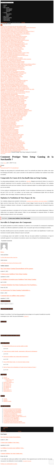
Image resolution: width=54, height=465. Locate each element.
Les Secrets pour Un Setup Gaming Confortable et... (16, 290)
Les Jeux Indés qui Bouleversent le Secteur (10, 77)
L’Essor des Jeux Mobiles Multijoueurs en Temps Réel (13, 69)
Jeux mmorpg (9, 8)
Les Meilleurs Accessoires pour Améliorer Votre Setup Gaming (14, 96)
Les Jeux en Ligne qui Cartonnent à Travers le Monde (12, 61)
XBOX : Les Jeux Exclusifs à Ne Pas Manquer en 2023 (13, 81)
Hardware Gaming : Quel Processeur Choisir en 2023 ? (13, 66)
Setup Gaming (6, 18)
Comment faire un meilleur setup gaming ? (10, 127)
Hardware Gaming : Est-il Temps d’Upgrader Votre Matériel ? (14, 111)
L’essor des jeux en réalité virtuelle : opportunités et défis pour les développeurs (18, 27)
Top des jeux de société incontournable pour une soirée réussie (14, 55)
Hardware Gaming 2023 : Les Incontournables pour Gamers (14, 113)
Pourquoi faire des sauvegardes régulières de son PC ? (12, 84)
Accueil (5, 5)
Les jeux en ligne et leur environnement (9, 133)
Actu (4, 6)
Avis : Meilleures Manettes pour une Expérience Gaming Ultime (15, 52)
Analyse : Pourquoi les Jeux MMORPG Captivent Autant (13, 72)
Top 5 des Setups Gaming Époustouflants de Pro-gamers (13, 37)
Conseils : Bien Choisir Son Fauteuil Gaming (11, 150)
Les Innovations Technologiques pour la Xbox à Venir (13, 148)
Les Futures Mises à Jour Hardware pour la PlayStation (13, 143)
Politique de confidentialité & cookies (9, 463)
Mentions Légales (7, 401)
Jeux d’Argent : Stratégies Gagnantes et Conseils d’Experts (14, 104)
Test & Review (6, 20)
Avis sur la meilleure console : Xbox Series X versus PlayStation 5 (15, 33)
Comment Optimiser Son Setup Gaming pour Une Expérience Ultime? (16, 110)
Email (3, 328)
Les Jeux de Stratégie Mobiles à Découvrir (10, 139)
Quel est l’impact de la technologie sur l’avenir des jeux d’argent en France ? (17, 31)
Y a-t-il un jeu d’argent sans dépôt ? (8, 124)
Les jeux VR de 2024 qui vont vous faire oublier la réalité (13, 26)
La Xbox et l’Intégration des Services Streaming (11, 140)
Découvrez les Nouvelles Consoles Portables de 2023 (12, 62)
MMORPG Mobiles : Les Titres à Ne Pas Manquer (12, 145)
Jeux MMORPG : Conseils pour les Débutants (11, 60)
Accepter (25, 461)
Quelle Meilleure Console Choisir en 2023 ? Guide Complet (14, 98)
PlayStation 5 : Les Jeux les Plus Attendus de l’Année (12, 103)
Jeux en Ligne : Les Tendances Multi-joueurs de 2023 (12, 142)
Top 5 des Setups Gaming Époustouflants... (11, 437)
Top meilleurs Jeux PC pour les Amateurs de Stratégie (12, 71)
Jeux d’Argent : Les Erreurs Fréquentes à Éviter (11, 51)
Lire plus (29, 461)
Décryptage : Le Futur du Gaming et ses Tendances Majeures (14, 80)
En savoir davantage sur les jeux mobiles (10, 132)
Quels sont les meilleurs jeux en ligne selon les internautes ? (14, 28)
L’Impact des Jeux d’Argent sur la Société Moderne (12, 67)
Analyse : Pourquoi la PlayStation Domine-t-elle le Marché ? (14, 85)
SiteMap (23, 22)
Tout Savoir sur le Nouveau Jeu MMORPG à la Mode (13, 45)
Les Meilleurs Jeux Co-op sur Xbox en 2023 (10, 138)
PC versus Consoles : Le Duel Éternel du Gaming (12, 57)
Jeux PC (8, 11)
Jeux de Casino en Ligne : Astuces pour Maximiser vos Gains (14, 149)
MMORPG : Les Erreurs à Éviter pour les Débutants (12, 90)
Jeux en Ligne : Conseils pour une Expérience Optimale (13, 46)
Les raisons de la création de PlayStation (9, 129)
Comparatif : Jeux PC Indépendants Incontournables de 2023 (14, 43)
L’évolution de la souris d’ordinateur (9, 70)
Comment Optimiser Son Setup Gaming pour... (12, 453)
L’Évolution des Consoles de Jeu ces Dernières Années (13, 38)
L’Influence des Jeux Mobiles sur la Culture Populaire (12, 147)
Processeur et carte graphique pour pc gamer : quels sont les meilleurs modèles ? (18, 64)
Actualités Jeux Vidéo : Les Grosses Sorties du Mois (12, 48)
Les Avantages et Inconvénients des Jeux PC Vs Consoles (13, 105)
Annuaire (5, 400)
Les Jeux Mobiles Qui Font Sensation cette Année (12, 41)
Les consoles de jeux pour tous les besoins (10, 120)
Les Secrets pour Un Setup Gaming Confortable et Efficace (14, 114)
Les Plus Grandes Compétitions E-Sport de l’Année (12, 74)
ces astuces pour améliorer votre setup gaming (36, 201)
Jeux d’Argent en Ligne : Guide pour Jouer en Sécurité (13, 108)
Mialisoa (4, 162)
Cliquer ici (26, 316)
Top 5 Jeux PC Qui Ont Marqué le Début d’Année (12, 144)
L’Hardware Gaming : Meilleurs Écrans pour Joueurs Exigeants (15, 40)
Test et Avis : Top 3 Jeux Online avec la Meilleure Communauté (15, 109)
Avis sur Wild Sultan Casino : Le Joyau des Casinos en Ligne (14, 30)
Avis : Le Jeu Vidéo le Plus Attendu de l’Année (11, 75)
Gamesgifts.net (4, 22)
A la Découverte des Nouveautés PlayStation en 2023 (12, 99)
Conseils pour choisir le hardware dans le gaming (11, 119)
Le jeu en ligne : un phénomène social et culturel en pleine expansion (16, 59)
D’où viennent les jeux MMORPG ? (9, 123)
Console (5, 12)
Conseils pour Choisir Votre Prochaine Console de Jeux (13, 93)
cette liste (28, 181)
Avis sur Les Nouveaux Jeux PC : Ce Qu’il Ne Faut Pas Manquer (15, 91)
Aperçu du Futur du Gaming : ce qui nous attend (11, 47)
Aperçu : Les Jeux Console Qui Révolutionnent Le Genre (13, 106)
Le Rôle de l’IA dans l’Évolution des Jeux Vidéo (11, 135)
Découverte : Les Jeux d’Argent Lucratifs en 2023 (12, 116)
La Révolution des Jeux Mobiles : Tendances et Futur (12, 95)
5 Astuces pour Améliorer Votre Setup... (10, 442)
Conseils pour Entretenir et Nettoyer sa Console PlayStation (14, 36)
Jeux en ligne (6, 7)
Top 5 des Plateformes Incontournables (9, 94)
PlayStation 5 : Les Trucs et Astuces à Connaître (11, 137)
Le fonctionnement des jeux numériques (9, 130)
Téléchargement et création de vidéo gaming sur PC (12, 125)
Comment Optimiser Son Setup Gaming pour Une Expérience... (19, 285)
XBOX (7, 15)
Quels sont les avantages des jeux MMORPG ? (11, 35)
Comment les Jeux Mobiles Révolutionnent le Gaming (13, 54)
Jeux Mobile (9, 10)
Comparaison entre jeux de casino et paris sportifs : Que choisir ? (15, 32)
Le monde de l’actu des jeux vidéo (8, 121)
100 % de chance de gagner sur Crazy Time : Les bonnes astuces (15, 88)
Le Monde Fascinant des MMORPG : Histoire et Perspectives (14, 86)
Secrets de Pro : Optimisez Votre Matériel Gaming (12, 76)
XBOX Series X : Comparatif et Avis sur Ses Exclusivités (13, 100)
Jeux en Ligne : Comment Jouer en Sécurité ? (11, 79)
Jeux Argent (6, 16)
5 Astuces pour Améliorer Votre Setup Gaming (11, 50)
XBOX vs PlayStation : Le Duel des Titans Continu (12, 134)
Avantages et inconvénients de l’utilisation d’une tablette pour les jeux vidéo (17, 89)
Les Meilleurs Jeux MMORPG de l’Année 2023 (11, 118)
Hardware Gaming (7, 17)
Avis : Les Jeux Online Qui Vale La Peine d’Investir (12, 82)
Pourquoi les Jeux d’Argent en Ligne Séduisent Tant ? (13, 42)
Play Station (9, 13)
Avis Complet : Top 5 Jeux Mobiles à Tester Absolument (13, 115)
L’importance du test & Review (7, 128)
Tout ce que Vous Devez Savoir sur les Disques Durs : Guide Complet (16, 65)
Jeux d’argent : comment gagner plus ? (9, 56)
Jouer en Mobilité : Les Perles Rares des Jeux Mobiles (12, 101)
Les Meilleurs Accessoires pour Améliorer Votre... (12, 448)
